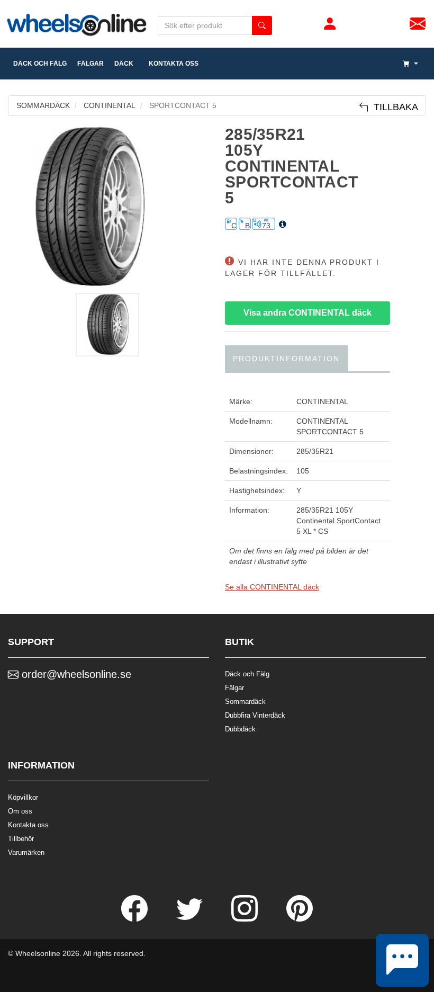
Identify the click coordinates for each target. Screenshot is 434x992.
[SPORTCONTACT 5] (108, 207)
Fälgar (234, 688)
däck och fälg (40, 63)
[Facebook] (135, 919)
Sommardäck (245, 701)
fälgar (90, 63)
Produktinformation (286, 358)
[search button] (262, 25)
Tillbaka (393, 107)
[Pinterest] (299, 919)
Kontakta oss (171, 63)
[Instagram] (245, 919)
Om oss (20, 811)
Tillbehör (21, 839)
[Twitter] (190, 919)
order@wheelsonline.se (75, 674)
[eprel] (282, 224)
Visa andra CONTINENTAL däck (307, 312)
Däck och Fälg (247, 674)
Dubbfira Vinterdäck (255, 715)
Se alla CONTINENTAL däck (272, 587)
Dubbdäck (240, 729)
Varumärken (26, 852)
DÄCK (123, 63)
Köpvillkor (23, 797)
